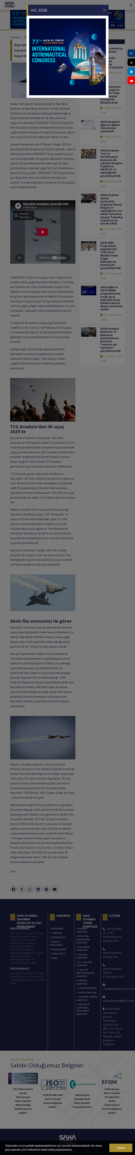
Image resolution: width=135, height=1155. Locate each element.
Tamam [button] (121, 1147)
